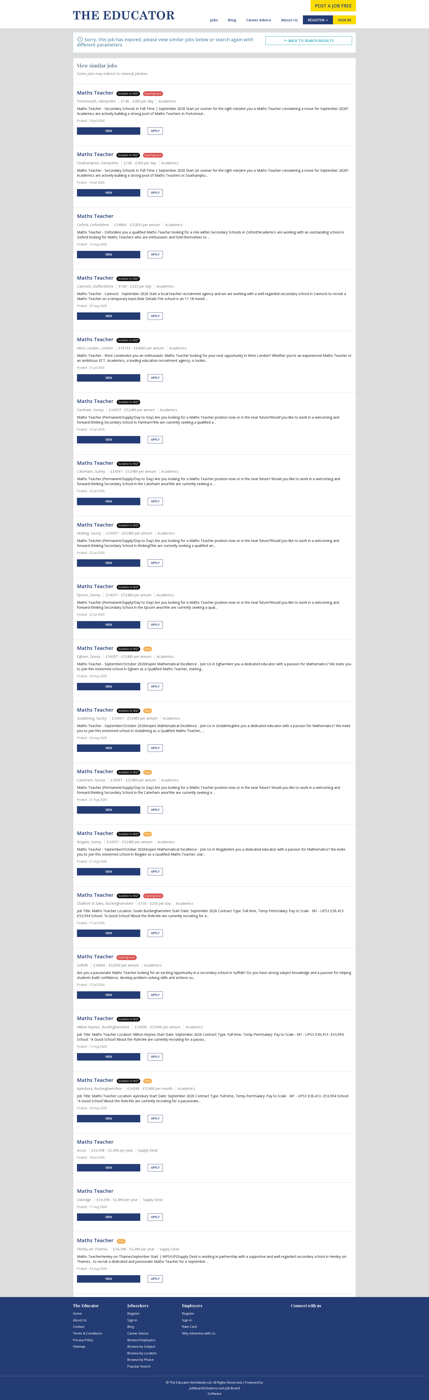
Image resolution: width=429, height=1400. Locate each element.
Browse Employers (141, 1340)
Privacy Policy (83, 1340)
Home (77, 1313)
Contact (78, 1326)
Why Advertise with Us (198, 1333)
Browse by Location (142, 1353)
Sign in (132, 1320)
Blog (232, 19)
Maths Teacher (95, 92)
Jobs (214, 19)
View (108, 131)
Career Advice (258, 19)
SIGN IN (344, 19)
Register (133, 1313)
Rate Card (189, 1326)
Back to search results (311, 40)
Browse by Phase (140, 1359)
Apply (155, 131)
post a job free (333, 6)
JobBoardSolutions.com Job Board (214, 1388)
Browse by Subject (141, 1346)
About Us (289, 19)
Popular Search (139, 1366)
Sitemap (79, 1346)
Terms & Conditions (87, 1333)
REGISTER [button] (316, 19)
